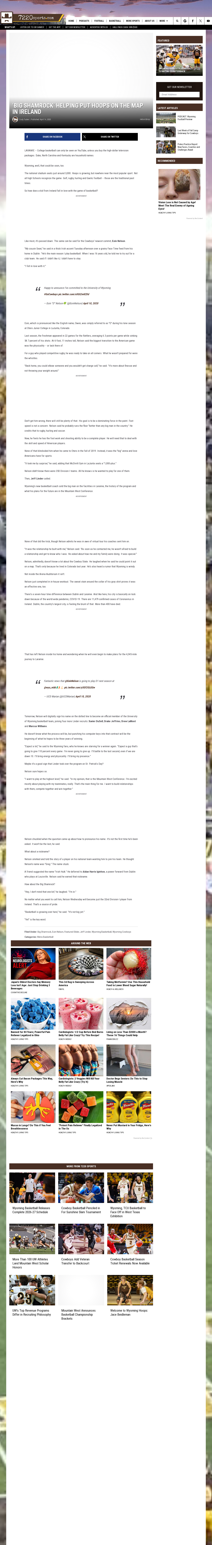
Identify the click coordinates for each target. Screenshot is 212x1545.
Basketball (115, 21)
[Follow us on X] (200, 21)
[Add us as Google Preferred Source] (185, 21)
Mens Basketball (45, 937)
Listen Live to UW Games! (32, 27)
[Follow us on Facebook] (192, 21)
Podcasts (84, 21)
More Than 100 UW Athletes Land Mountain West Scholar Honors (30, 1263)
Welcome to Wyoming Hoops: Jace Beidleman (129, 1312)
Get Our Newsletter (75, 27)
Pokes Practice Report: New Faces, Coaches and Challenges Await (189, 147)
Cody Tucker (24, 119)
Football (99, 21)
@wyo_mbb (50, 687)
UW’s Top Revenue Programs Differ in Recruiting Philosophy (31, 1312)
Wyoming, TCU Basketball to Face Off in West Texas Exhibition (128, 1212)
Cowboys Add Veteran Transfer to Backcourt (75, 1261)
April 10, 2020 (90, 303)
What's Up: (10, 27)
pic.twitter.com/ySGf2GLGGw (79, 687)
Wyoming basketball (102, 932)
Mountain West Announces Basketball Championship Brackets (78, 1314)
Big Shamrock (44, 932)
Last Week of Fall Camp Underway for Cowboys (188, 131)
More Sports (133, 21)
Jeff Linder (85, 932)
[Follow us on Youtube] (208, 21)
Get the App (55, 27)
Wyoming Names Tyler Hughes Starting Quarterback (175, 70)
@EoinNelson (71, 681)
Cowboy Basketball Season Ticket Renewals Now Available (130, 1261)
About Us (149, 21)
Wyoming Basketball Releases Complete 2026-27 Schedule (31, 1210)
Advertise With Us (99, 27)
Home (71, 21)
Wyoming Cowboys (122, 932)
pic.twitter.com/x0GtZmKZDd (73, 294)
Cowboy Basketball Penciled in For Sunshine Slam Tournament (81, 1210)
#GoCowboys (51, 294)
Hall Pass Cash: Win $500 (125, 27)
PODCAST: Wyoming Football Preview (187, 118)
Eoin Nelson (57, 932)
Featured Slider (71, 932)
